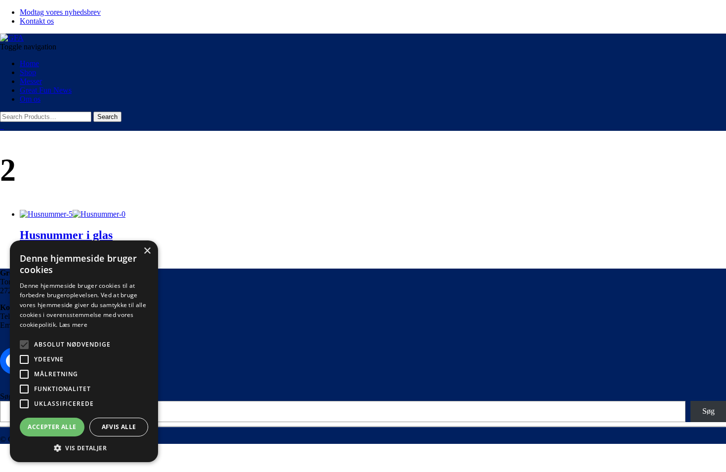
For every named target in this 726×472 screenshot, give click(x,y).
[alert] (84, 351)
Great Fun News (46, 90)
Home (29, 63)
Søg (6, 396)
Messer (31, 81)
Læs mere (73, 324)
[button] (84, 447)
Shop (28, 72)
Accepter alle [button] (52, 427)
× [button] (147, 251)
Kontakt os (37, 21)
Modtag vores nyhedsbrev (60, 12)
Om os (30, 99)
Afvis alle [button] (119, 427)
